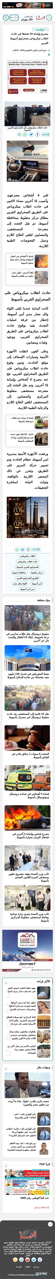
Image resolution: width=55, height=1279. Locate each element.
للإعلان (27, 1267)
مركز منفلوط (37, 572)
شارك (44, 134)
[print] (19, 134)
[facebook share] (37, 134)
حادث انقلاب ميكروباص (28, 561)
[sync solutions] (41, 1274)
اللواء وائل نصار (20, 583)
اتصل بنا (19, 1267)
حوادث (40, 29)
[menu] (49, 18)
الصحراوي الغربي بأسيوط (28, 567)
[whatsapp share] (25, 134)
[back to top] (50, 1224)
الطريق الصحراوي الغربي (27, 578)
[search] (6, 18)
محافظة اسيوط (19, 572)
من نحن (36, 1267)
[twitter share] (31, 134)
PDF (12, 17)
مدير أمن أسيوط (27, 589)
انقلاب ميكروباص (27, 556)
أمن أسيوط (37, 583)
